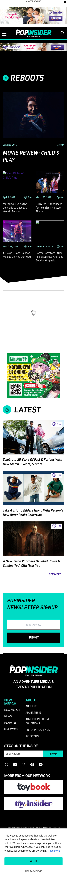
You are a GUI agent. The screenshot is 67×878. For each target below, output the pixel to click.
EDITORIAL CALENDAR (38, 729)
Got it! (33, 861)
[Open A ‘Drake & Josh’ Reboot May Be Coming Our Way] (17, 231)
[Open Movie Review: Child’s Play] (33, 115)
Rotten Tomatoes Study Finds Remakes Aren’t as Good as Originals (49, 256)
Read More (54, 850)
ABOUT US (31, 706)
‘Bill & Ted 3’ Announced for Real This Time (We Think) (49, 207)
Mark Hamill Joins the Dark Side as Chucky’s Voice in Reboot (15, 207)
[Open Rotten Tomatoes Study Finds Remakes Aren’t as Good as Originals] (50, 231)
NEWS (8, 716)
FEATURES (10, 722)
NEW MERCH (12, 709)
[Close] (65, 2)
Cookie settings (33, 871)
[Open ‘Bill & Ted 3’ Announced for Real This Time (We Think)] (50, 182)
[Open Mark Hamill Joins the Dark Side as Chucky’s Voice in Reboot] (17, 182)
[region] (33, 853)
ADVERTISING (33, 712)
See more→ (56, 574)
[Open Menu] (4, 34)
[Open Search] (62, 33)
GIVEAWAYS (11, 729)
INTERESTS (32, 736)
